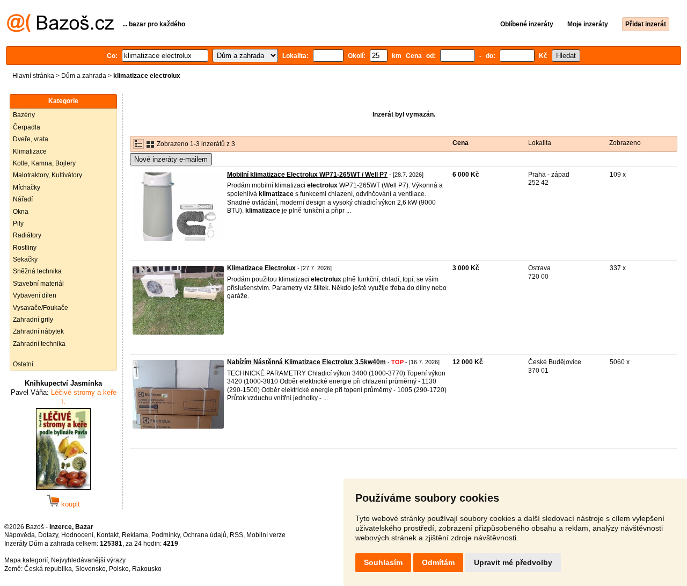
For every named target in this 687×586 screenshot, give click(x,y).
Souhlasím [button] (383, 562)
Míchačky (26, 187)
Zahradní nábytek (38, 331)
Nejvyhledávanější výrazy (88, 560)
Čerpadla (26, 127)
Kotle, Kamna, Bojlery (44, 163)
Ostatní (23, 364)
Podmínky (165, 535)
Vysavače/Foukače (40, 308)
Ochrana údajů (204, 535)
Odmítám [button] (438, 562)
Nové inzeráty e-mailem (171, 159)
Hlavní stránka (33, 75)
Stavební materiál (38, 283)
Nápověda (19, 535)
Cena (460, 143)
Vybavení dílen (34, 295)
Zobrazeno (625, 143)
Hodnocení (77, 535)
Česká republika (48, 569)
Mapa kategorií (26, 560)
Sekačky (25, 259)
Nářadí (23, 199)
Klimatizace (30, 151)
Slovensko (90, 569)
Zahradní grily (33, 319)
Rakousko (147, 569)
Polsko (119, 569)
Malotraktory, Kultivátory (47, 175)
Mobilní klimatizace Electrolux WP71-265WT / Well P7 (307, 174)
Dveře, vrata (30, 139)
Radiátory (27, 235)
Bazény (24, 115)
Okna (20, 211)
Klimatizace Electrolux (261, 268)
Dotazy (48, 535)
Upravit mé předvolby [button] (513, 562)
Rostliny (24, 247)
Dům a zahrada (83, 75)
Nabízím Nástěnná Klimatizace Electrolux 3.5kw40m (306, 362)
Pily (18, 223)
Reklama (135, 535)
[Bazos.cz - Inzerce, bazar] (60, 30)
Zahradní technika (39, 344)
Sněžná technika (37, 271)
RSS (236, 535)
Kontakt (108, 535)
